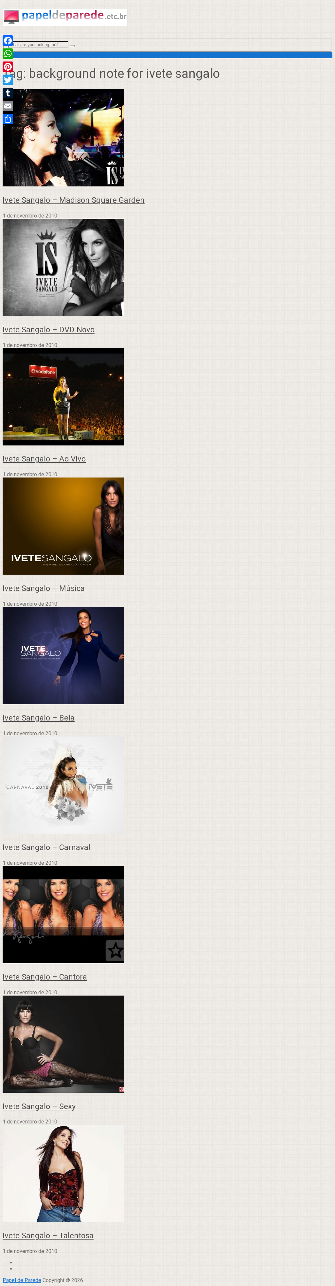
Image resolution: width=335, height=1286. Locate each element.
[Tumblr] (7, 92)
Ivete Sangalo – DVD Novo (49, 329)
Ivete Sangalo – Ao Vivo (44, 458)
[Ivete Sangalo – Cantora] (167, 915)
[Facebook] (7, 40)
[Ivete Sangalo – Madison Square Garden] (167, 138)
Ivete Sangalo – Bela (39, 717)
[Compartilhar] (7, 119)
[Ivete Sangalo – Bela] (167, 656)
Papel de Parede (22, 1280)
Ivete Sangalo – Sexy (39, 1106)
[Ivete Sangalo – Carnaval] (167, 786)
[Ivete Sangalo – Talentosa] (167, 1174)
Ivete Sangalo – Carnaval (46, 847)
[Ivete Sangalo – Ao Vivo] (167, 397)
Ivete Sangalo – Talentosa (48, 1235)
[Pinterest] (7, 66)
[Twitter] (7, 79)
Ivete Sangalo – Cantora (45, 977)
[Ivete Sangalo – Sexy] (167, 1045)
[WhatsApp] (7, 53)
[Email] (7, 106)
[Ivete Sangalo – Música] (167, 527)
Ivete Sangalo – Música (44, 588)
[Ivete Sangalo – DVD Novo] (167, 268)
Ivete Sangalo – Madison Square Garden (74, 200)
